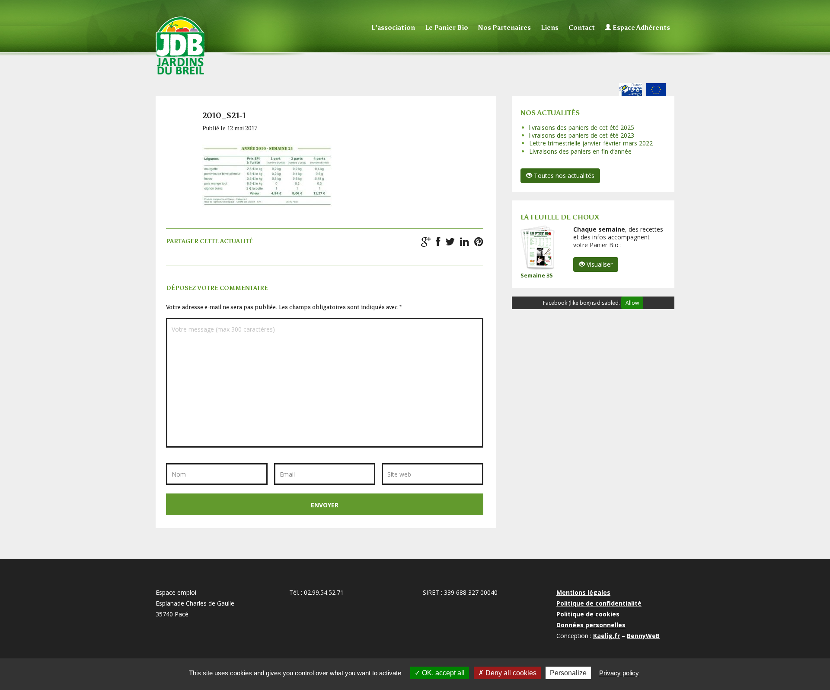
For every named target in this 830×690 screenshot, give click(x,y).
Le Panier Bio (446, 28)
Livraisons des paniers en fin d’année (580, 151)
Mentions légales (583, 592)
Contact (581, 28)
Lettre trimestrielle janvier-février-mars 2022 (591, 143)
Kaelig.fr (606, 636)
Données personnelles (591, 625)
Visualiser (599, 264)
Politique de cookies (587, 614)
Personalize (568, 673)
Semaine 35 (536, 275)
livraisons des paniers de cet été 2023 (581, 135)
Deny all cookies (510, 673)
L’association (393, 28)
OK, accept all (442, 673)
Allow (632, 302)
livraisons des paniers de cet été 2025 (581, 127)
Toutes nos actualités (563, 175)
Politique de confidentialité (599, 603)
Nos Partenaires (504, 28)
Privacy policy (619, 673)
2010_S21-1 (224, 115)
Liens (550, 28)
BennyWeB (643, 636)
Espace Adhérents (640, 28)
